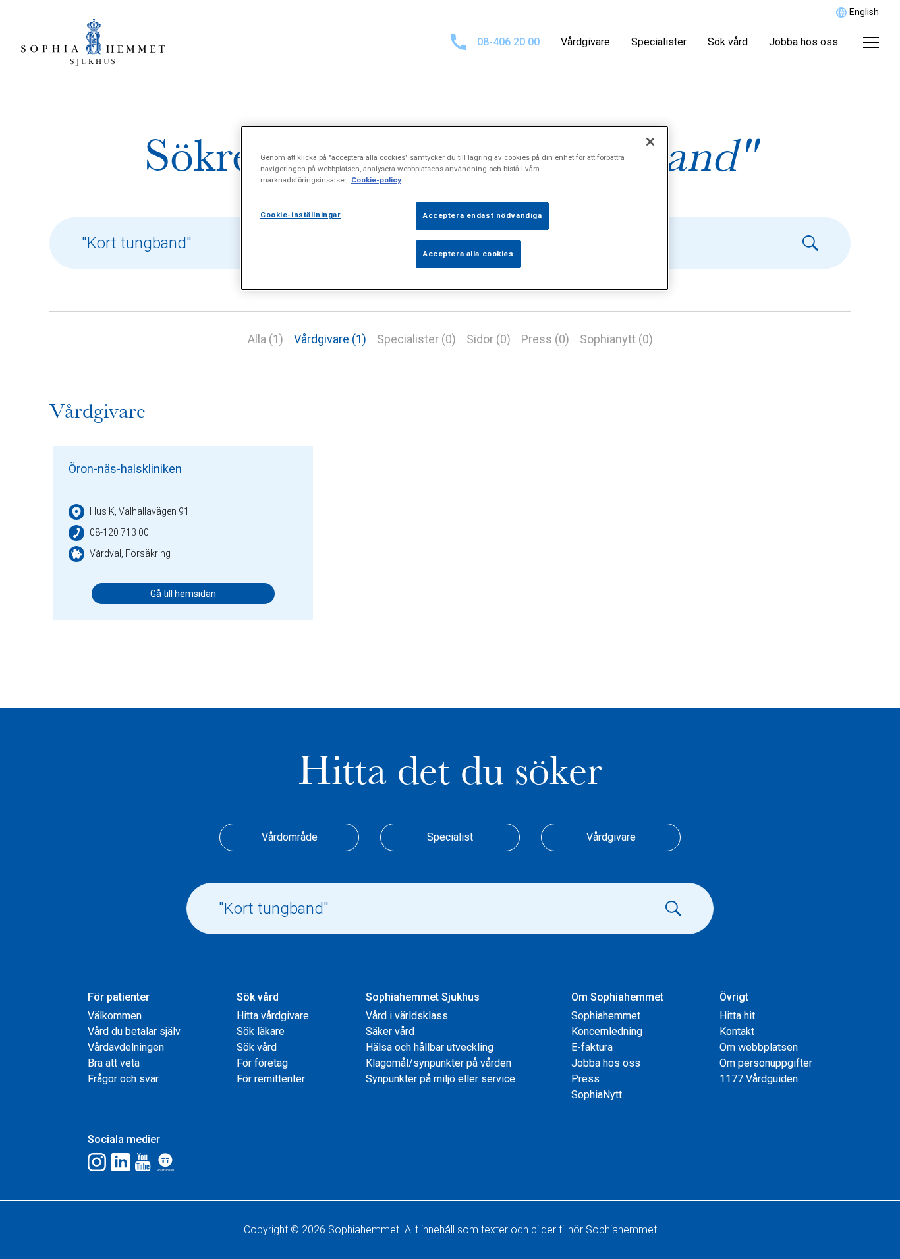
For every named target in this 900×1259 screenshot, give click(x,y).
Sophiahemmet (605, 1015)
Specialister (659, 42)
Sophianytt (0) (616, 339)
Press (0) (545, 339)
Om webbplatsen (758, 1047)
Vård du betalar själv (134, 1031)
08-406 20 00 (508, 42)
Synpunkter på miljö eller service (440, 1079)
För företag (262, 1063)
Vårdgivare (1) (330, 339)
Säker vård (390, 1031)
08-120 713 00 (119, 532)
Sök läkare (261, 1031)
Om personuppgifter (765, 1063)
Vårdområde (290, 837)
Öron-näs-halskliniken (125, 469)
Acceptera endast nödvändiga (482, 215)
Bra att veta (114, 1063)
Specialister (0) (416, 339)
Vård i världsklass (407, 1015)
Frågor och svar (123, 1079)
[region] (454, 208)
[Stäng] (650, 141)
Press (585, 1079)
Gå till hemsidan (183, 593)
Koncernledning (606, 1031)
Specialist (450, 837)
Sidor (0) (488, 339)
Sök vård (728, 42)
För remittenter (271, 1079)
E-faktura (592, 1047)
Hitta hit (737, 1015)
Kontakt (736, 1031)
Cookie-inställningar (300, 214)
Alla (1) (265, 339)
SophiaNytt (596, 1094)
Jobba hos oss (803, 42)
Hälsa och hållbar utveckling (429, 1047)
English (864, 12)
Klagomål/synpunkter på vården (438, 1063)
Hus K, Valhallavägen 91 (139, 511)
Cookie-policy (376, 179)
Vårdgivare (585, 42)
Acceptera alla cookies (468, 253)
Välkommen (115, 1015)
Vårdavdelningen (126, 1047)
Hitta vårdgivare (273, 1015)
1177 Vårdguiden (758, 1079)
